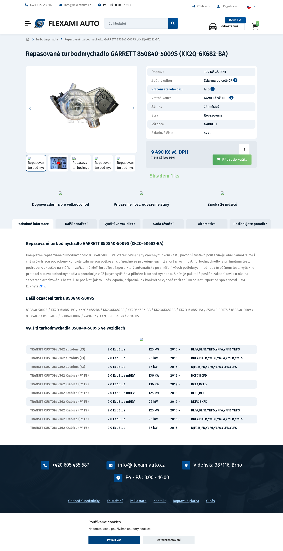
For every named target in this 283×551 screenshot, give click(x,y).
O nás (210, 501)
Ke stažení (115, 501)
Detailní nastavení (168, 539)
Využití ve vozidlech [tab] (119, 224)
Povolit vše (114, 539)
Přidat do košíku (234, 160)
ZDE (42, 286)
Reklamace (138, 501)
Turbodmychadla (47, 39)
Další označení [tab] (76, 224)
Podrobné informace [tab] (33, 224)
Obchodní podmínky (84, 501)
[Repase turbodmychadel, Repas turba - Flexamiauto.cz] (66, 23)
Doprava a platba (186, 501)
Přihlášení (203, 6)
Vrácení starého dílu (167, 89)
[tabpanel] (141, 336)
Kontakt (235, 20)
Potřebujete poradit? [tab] (250, 224)
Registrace (230, 6)
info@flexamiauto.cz (77, 5)
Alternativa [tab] (206, 224)
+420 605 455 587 (41, 5)
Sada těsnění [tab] (163, 224)
